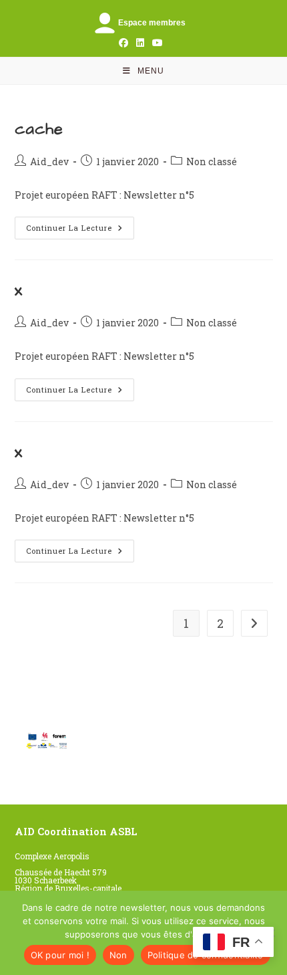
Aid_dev (49, 161)
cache (39, 129)
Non (118, 955)
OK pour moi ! (60, 955)
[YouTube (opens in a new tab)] (155, 43)
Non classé (211, 161)
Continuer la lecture (80, 227)
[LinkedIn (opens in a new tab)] (140, 43)
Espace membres (152, 22)
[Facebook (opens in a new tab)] (123, 43)
